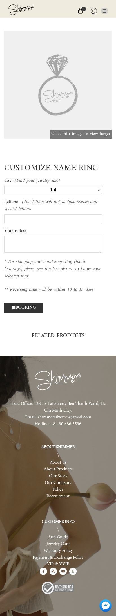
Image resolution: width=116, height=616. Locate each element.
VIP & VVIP (58, 564)
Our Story (58, 476)
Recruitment (58, 496)
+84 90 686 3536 (66, 424)
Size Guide (58, 537)
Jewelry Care (58, 544)
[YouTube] (63, 571)
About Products (58, 469)
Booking (25, 307)
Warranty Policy (58, 551)
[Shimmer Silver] (58, 380)
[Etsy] (73, 571)
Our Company (58, 482)
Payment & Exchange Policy (58, 557)
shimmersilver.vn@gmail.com (64, 417)
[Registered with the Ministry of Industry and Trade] (58, 588)
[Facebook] (43, 571)
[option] (58, 85)
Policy (58, 489)
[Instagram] (53, 571)
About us (58, 462)
